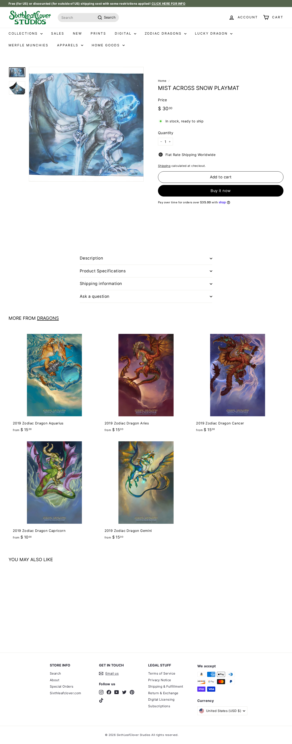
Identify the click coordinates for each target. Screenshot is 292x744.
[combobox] (88, 17)
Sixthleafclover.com (65, 693)
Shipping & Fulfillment (165, 686)
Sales (57, 33)
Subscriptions (159, 706)
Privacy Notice (159, 680)
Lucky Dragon (212, 33)
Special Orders (62, 686)
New (77, 33)
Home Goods (106, 45)
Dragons (48, 318)
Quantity (165, 133)
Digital (124, 33)
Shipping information (101, 283)
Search (55, 673)
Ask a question (94, 296)
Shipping (164, 165)
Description (91, 258)
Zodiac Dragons (164, 33)
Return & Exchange (163, 693)
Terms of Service (161, 673)
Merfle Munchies (29, 45)
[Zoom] (86, 124)
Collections (24, 33)
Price (162, 100)
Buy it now (221, 190)
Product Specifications (103, 271)
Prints (98, 33)
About (54, 680)
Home (162, 80)
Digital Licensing (161, 699)
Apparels (68, 45)
